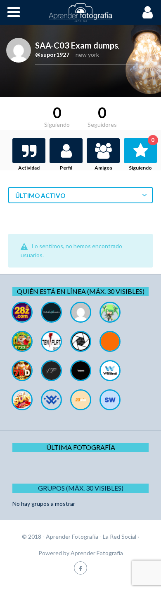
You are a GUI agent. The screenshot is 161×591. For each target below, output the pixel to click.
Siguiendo (141, 154)
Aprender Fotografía (97, 552)
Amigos (103, 168)
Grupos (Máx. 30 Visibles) (80, 488)
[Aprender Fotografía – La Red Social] (80, 12)
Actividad (29, 168)
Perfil (66, 168)
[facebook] (80, 567)
